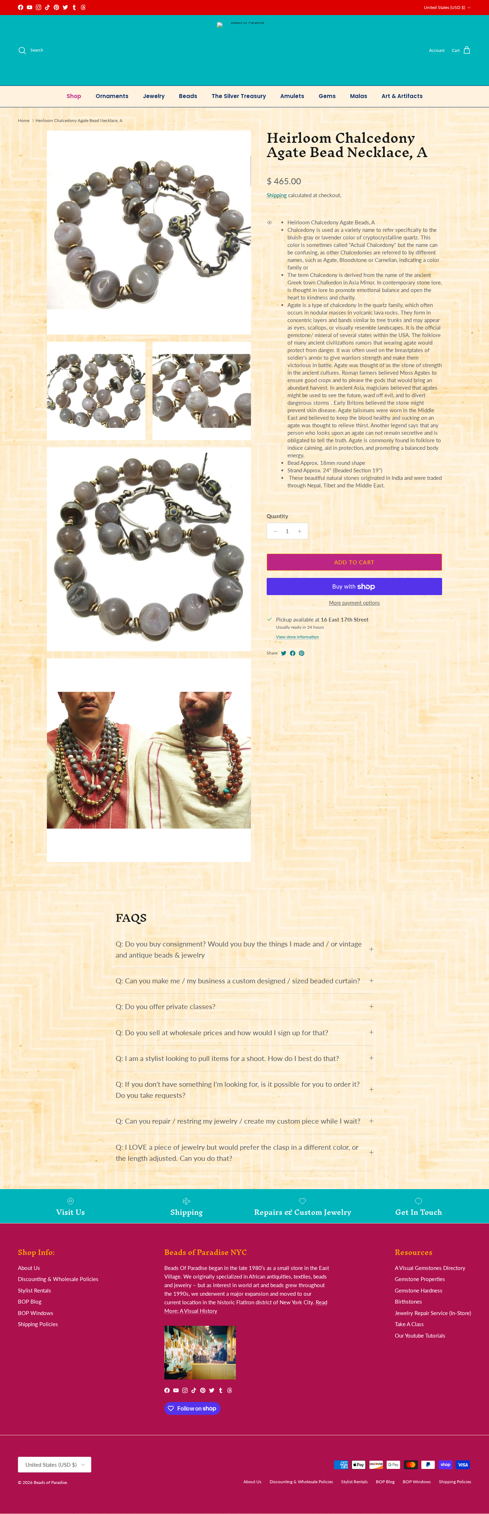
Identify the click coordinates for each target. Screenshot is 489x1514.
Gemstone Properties (420, 1279)
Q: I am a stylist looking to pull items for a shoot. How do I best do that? (227, 1058)
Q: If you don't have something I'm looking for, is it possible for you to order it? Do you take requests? (238, 1089)
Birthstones (408, 1301)
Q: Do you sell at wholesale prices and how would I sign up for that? (222, 1032)
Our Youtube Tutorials (420, 1335)
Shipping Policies (38, 1324)
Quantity (277, 516)
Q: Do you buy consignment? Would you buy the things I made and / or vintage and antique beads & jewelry (239, 949)
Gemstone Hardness (418, 1290)
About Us (29, 1268)
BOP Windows (35, 1313)
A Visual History (198, 1311)
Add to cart (354, 562)
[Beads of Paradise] (244, 50)
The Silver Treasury (239, 96)
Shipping (277, 195)
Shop (74, 96)
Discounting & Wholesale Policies (58, 1279)
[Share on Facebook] (292, 653)
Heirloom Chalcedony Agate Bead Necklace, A (78, 120)
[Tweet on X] (283, 653)
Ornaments (112, 96)
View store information (297, 637)
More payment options (354, 603)
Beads (188, 96)
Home (23, 120)
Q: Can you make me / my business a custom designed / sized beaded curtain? (238, 981)
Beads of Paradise (50, 1482)
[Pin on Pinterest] (301, 653)
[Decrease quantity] (273, 531)
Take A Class (409, 1324)
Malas (358, 96)
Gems (327, 96)
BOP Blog (30, 1301)
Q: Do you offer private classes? (166, 1006)
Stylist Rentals (34, 1290)
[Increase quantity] (301, 531)
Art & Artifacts (402, 96)
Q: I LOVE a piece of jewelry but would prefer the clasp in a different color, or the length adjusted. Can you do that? (237, 1152)
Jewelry (154, 96)
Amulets (292, 96)
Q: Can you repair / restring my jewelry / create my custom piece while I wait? (238, 1121)
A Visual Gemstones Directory (430, 1268)
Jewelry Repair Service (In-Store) (433, 1313)
